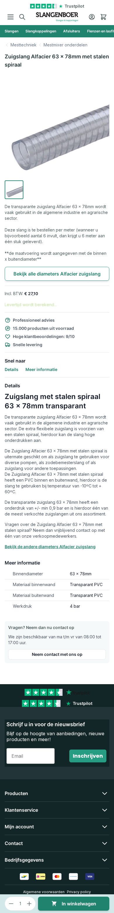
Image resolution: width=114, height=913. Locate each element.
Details (11, 369)
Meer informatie (41, 369)
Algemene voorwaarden (44, 892)
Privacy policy (79, 892)
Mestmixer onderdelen (65, 44)
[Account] (92, 17)
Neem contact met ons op (57, 654)
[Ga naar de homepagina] (57, 17)
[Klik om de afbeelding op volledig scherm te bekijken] (57, 126)
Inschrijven (88, 755)
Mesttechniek (24, 44)
